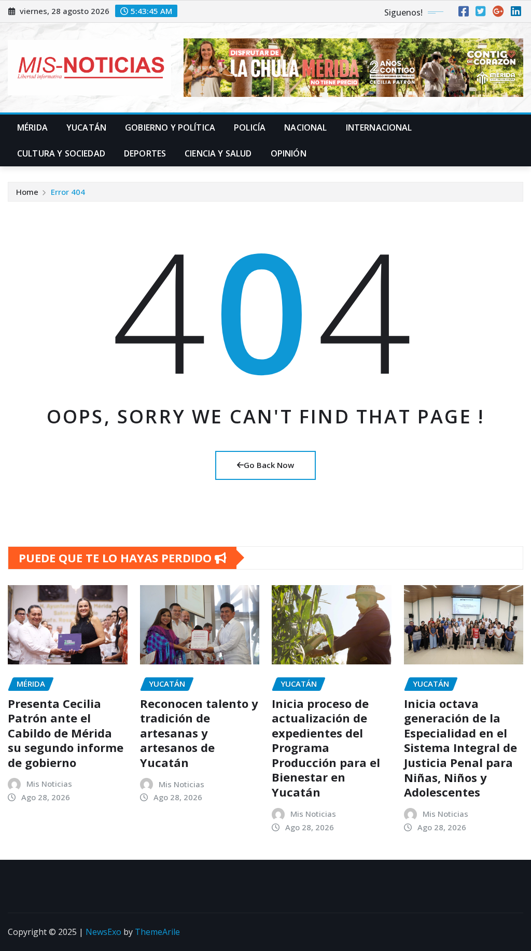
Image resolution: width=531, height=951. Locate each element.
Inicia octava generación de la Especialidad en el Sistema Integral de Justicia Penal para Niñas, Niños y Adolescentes (460, 747)
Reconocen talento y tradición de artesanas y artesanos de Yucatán (199, 732)
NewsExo (103, 932)
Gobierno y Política (170, 127)
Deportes (145, 153)
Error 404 (68, 192)
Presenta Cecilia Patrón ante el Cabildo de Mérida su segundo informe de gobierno (65, 732)
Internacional (379, 127)
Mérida (32, 127)
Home (27, 192)
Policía (250, 127)
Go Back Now (269, 465)
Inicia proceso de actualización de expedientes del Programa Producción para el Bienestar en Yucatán (326, 747)
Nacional (305, 127)
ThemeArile (157, 932)
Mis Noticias (49, 783)
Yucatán (86, 127)
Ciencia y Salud (218, 153)
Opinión (288, 153)
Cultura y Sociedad (61, 153)
